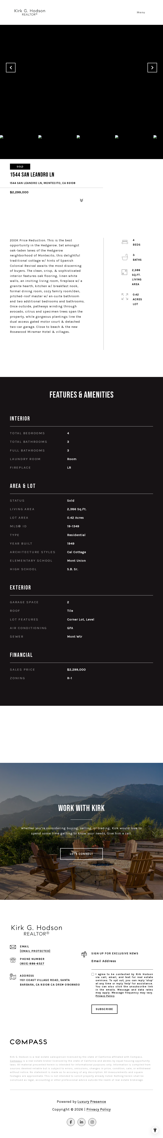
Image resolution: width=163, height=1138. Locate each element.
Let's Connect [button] (81, 853)
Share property (32, 342)
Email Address (103, 961)
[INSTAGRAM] (92, 1122)
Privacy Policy (105, 995)
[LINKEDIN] (81, 1122)
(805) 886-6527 (32, 963)
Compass (16, 1060)
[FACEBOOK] (71, 1122)
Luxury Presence (92, 1101)
